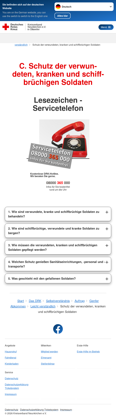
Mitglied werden (49, 351)
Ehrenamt (46, 357)
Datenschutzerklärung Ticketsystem (16, 386)
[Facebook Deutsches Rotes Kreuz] (58, 329)
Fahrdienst (10, 357)
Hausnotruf (11, 351)
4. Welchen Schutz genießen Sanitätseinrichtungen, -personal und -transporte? (56, 263)
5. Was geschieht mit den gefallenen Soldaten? (42, 278)
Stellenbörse (48, 363)
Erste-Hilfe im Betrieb (88, 351)
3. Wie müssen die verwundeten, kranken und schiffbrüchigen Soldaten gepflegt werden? (52, 247)
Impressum (11, 394)
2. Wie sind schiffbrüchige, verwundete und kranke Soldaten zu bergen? (53, 230)
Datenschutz (11, 378)
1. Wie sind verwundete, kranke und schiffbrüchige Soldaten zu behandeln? (53, 213)
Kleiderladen (12, 363)
